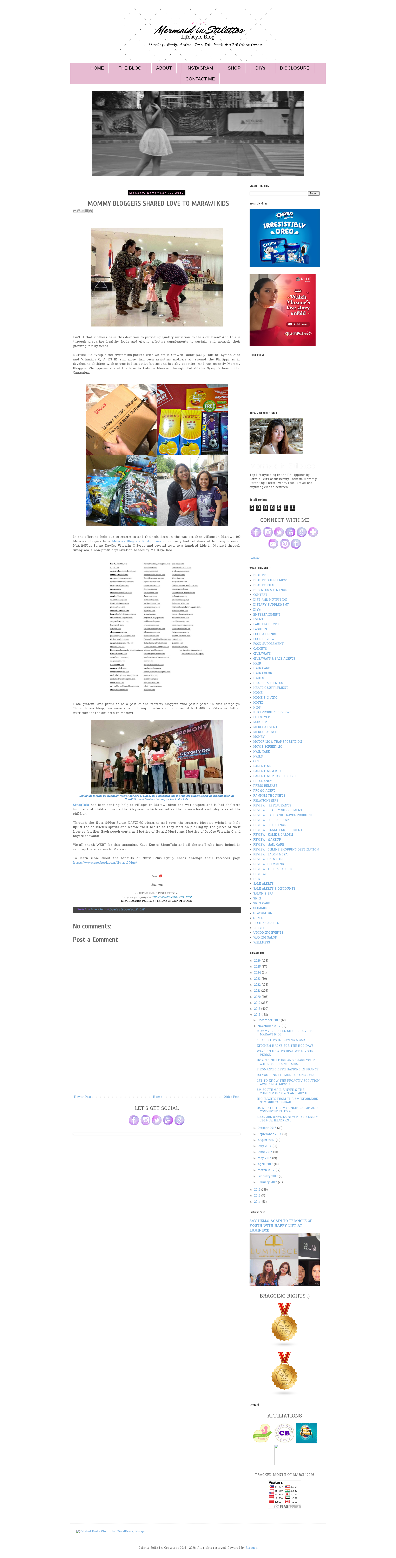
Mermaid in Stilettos (282, 466)
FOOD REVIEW (264, 639)
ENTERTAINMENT (266, 615)
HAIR (257, 664)
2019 (257, 1003)
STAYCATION (262, 913)
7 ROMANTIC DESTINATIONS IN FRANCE (287, 1070)
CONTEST (260, 595)
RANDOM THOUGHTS (269, 796)
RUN (256, 879)
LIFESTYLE (261, 717)
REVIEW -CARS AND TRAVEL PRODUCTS (283, 815)
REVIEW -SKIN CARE (268, 859)
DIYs (260, 68)
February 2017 (268, 1176)
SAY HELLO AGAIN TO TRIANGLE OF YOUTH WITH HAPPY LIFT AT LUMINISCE (281, 1226)
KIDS (257, 708)
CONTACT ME (200, 78)
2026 (258, 961)
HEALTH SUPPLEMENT (270, 688)
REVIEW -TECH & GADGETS (273, 869)
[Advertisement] (157, 1063)
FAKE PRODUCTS (266, 624)
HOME (97, 68)
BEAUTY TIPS (263, 585)
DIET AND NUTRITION (270, 600)
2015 (257, 1196)
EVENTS (259, 619)
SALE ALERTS (263, 884)
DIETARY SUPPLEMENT (271, 605)
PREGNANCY (262, 781)
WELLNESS (261, 943)
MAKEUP (260, 722)
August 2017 (267, 1140)
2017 (258, 1015)
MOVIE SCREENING (267, 747)
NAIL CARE (261, 752)
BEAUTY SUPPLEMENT (270, 580)
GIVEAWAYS (262, 654)
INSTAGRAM (199, 68)
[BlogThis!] (79, 211)
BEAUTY (259, 575)
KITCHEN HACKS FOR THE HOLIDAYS (285, 1046)
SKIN (257, 899)
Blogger (251, 1548)
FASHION (260, 629)
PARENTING (262, 766)
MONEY (259, 737)
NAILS (258, 757)
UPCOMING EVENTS (268, 933)
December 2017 (269, 1020)
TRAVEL (259, 928)
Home (157, 1097)
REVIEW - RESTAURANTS (272, 806)
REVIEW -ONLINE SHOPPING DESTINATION (286, 850)
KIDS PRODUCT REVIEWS (272, 712)
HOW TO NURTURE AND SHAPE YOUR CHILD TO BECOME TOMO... (286, 1062)
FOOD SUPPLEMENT (268, 644)
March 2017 (267, 1170)
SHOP (234, 68)
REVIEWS (260, 874)
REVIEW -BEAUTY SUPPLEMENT (278, 810)
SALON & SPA (263, 894)
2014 (258, 1202)
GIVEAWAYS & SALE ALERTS (274, 659)
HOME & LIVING (265, 698)
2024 (258, 973)
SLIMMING (261, 908)
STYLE (258, 918)
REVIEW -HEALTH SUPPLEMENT (278, 830)
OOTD (257, 761)
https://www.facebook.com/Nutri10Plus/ (105, 863)
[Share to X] (83, 211)
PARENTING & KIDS (268, 771)
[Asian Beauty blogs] (284, 1395)
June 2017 (265, 1152)
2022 (258, 985)
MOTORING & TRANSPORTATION (277, 742)
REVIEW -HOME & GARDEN (273, 835)
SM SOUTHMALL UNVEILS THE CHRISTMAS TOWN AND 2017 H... (283, 1092)
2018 (257, 1009)
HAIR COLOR (262, 673)
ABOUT (164, 68)
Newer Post (82, 1097)
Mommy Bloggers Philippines (136, 541)
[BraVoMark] (284, 1464)
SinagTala (81, 805)
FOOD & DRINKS (265, 634)
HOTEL (258, 703)
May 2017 (265, 1158)
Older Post (231, 1097)
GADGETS (260, 649)
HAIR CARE (261, 668)
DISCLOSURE (295, 68)
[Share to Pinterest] (90, 211)
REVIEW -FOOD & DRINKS (272, 820)
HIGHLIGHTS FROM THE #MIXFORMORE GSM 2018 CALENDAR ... (287, 1101)
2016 (257, 1190)
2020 (258, 997)
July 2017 (265, 1146)
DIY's (257, 610)
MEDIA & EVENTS (266, 727)
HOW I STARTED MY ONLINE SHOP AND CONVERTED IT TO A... (287, 1110)
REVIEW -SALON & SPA (270, 855)
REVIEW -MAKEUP (267, 840)
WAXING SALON (265, 938)
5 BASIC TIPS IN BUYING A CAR (281, 1040)
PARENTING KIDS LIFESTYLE (275, 776)
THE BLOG (130, 68)
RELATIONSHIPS (265, 801)
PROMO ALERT (264, 791)
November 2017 (270, 1026)
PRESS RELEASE (265, 786)
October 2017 (267, 1128)
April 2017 (266, 1164)
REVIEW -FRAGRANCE (269, 825)
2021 (257, 991)
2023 (258, 979)
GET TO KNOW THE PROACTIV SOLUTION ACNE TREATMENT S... (288, 1083)
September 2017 (270, 1134)
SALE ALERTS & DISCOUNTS (274, 889)
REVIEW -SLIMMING (268, 864)
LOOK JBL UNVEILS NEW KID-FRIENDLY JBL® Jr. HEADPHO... (287, 1119)
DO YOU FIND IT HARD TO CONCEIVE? (285, 1075)
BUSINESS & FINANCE (270, 590)
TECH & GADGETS (266, 923)
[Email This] (75, 211)
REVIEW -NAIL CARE (268, 845)
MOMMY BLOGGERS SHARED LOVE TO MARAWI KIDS (285, 1033)
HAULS (258, 678)
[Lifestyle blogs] (284, 1346)
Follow (254, 558)
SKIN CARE (261, 904)
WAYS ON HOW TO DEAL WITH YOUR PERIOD (285, 1053)
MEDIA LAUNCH (265, 732)
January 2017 (268, 1182)
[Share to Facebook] (87, 211)
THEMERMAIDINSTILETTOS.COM (172, 897)
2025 (258, 967)
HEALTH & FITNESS (268, 683)
